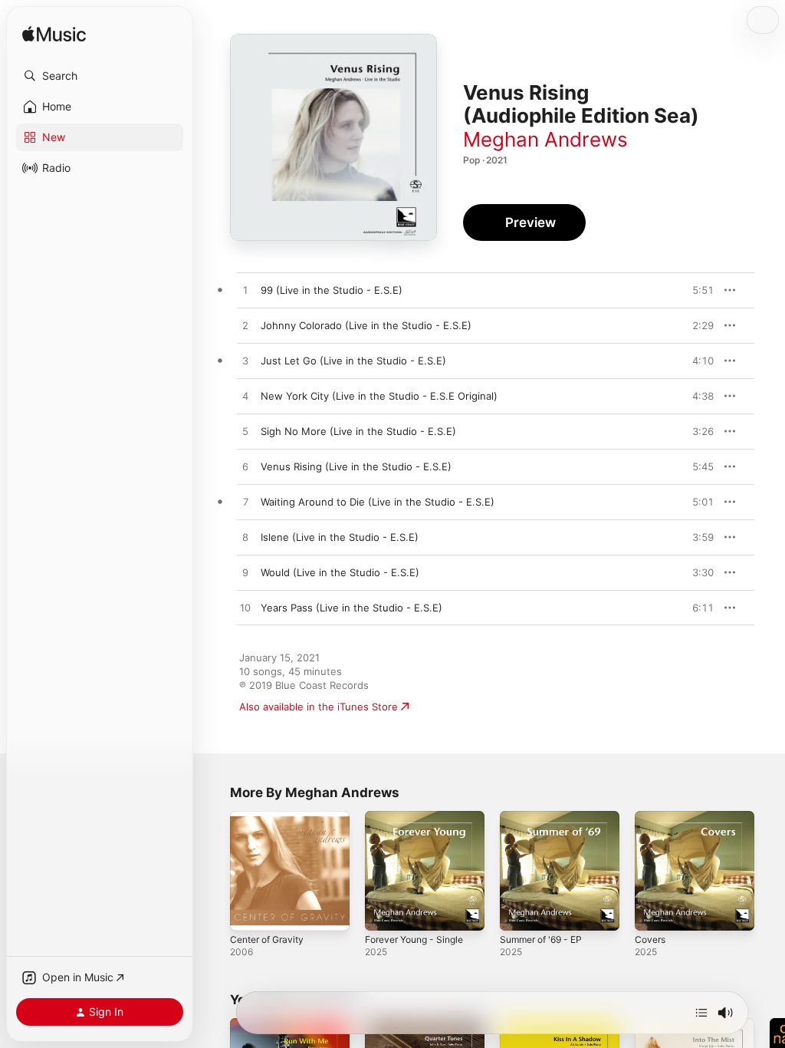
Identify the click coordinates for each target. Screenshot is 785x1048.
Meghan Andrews (545, 139)
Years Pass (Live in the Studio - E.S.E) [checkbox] (351, 607)
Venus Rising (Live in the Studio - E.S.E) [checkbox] (356, 466)
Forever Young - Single (414, 939)
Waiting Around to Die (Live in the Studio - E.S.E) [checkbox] (377, 502)
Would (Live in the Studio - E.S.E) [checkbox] (340, 572)
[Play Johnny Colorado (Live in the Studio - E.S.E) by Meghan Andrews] (245, 326)
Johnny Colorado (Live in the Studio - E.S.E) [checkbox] (366, 325)
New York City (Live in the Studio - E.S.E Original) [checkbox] (379, 396)
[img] (54, 35)
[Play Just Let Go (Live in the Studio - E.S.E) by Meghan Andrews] (245, 361)
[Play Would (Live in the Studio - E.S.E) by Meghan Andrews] (245, 573)
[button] (99, 76)
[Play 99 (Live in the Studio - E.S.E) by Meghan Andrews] (245, 291)
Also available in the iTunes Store (318, 706)
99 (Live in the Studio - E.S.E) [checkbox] (331, 290)
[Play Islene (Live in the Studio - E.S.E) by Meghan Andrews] (245, 538)
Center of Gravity (267, 939)
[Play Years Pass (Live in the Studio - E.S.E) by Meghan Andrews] (245, 608)
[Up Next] (701, 1012)
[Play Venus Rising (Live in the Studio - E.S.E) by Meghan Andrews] (245, 467)
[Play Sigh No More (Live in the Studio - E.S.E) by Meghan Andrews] (245, 432)
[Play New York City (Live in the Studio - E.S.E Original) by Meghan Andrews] (245, 397)
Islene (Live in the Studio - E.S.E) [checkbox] (340, 537)
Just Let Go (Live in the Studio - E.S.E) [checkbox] (353, 360)
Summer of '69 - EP (541, 939)
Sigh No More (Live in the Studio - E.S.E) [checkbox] (358, 431)
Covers (650, 939)
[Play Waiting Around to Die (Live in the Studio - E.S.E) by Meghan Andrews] (245, 502)
